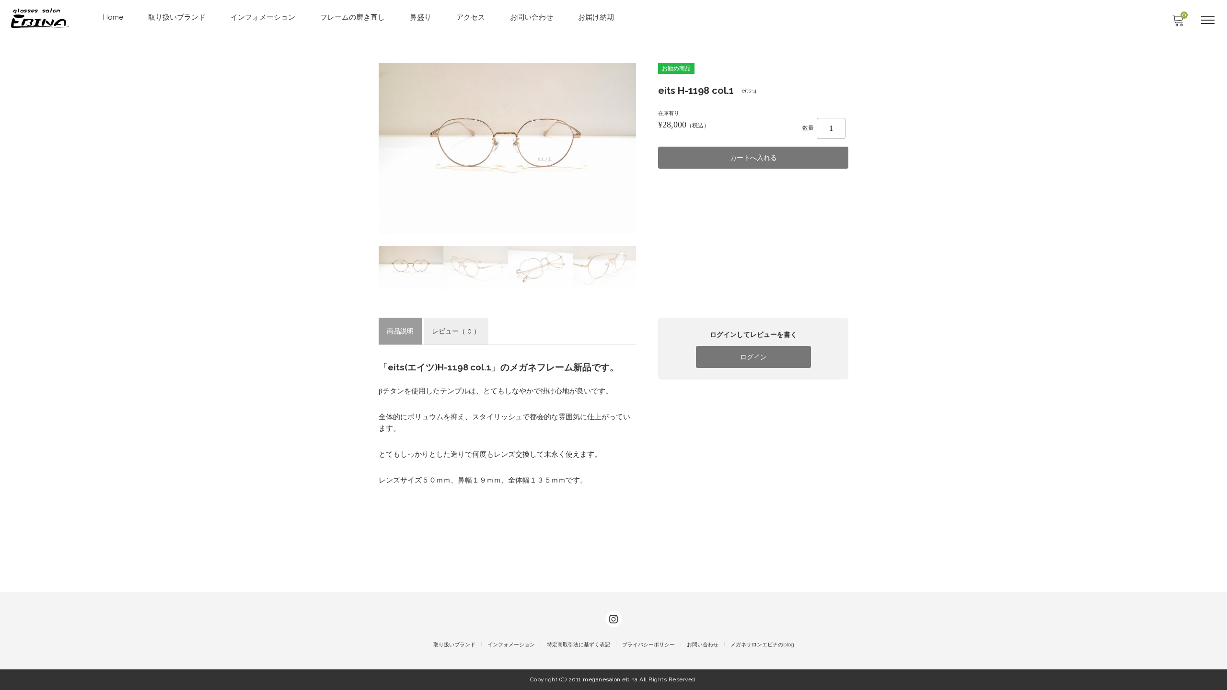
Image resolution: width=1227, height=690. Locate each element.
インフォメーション (263, 17)
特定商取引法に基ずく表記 (578, 645)
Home (113, 17)
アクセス (470, 17)
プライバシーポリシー (648, 645)
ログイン (753, 357)
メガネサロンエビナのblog (762, 645)
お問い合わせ (531, 17)
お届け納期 (596, 17)
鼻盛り (420, 17)
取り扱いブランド (177, 17)
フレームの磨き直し (352, 17)
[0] (1177, 23)
